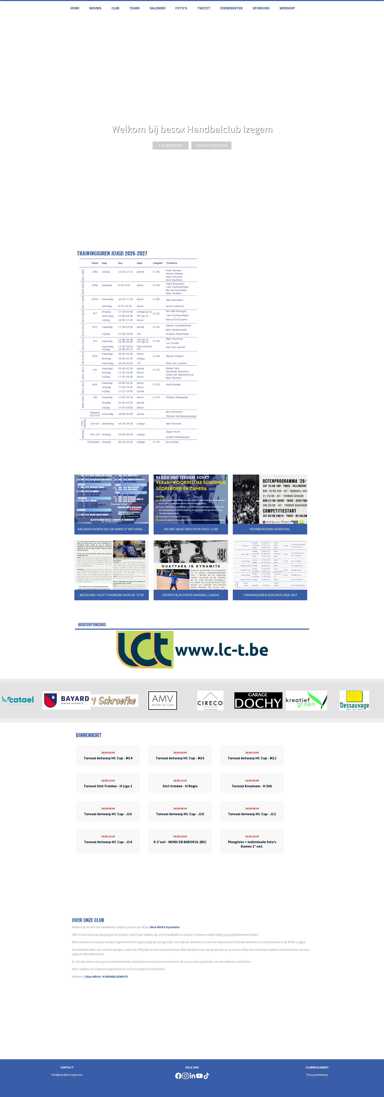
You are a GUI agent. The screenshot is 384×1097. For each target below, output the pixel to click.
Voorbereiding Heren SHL (270, 529)
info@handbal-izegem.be (67, 1075)
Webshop (287, 8)
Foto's (181, 8)
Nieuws (95, 8)
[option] (192, 650)
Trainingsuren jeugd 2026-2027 (112, 253)
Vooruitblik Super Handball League (190, 595)
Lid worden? (171, 145)
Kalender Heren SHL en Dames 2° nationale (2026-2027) (119, 529)
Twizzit (203, 8)
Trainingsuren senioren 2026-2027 (270, 595)
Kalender (157, 8)
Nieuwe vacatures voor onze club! (191, 529)
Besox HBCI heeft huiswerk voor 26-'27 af (112, 595)
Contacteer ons (211, 145)
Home (74, 8)
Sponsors (261, 8)
